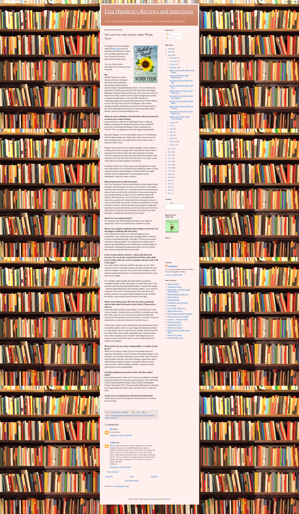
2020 (170, 49)
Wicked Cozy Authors (174, 335)
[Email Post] (132, 412)
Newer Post (109, 476)
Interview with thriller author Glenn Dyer (181, 87)
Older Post (154, 476)
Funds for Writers (173, 297)
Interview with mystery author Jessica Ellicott (181, 71)
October (173, 64)
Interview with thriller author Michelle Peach (179, 76)
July (171, 125)
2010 (170, 171)
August (172, 122)
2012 (170, 165)
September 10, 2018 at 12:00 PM (121, 435)
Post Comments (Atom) (121, 486)
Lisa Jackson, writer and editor (177, 303)
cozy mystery (139, 415)
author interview (129, 415)
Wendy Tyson (116, 49)
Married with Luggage (174, 311)
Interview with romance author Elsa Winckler (181, 107)
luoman (153, 499)
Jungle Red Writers (173, 300)
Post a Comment (112, 472)
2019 (170, 52)
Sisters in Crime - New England (178, 316)
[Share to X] (141, 412)
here (128, 67)
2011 (170, 168)
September (173, 67)
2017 (170, 149)
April (172, 135)
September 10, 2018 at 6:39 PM (120, 467)
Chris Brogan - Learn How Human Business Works (178, 290)
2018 (170, 55)
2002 (170, 190)
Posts (170, 34)
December (173, 58)
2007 (170, 180)
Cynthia (113, 442)
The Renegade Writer (174, 325)
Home (132, 476)
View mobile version (131, 480)
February (173, 141)
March (172, 138)
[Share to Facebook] (143, 412)
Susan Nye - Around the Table (177, 319)
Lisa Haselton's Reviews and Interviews (149, 11)
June (171, 129)
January (172, 145)
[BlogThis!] (139, 412)
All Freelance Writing (174, 287)
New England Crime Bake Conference (180, 314)
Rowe (112, 429)
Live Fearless (171, 305)
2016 (170, 152)
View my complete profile (174, 275)
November (173, 61)
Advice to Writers (173, 284)
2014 (170, 158)
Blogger (167, 499)
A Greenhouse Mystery (117, 415)
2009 (170, 174)
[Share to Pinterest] (145, 412)
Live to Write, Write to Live (176, 308)
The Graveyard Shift (174, 322)
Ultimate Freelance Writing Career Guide (178, 331)
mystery (146, 415)
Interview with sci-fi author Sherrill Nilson (181, 102)
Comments (172, 38)
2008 (170, 177)
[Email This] (136, 412)
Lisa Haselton (116, 412)
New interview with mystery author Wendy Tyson (181, 112)
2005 (170, 184)
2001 (170, 193)
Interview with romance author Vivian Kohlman (179, 117)
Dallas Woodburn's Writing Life (178, 294)
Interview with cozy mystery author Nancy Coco (181, 92)
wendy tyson (114, 418)
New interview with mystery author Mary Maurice (181, 97)
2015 (170, 155)
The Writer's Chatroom (175, 327)
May (171, 132)
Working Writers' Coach (175, 338)
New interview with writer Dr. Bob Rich (181, 81)
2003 (170, 187)
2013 (170, 161)
